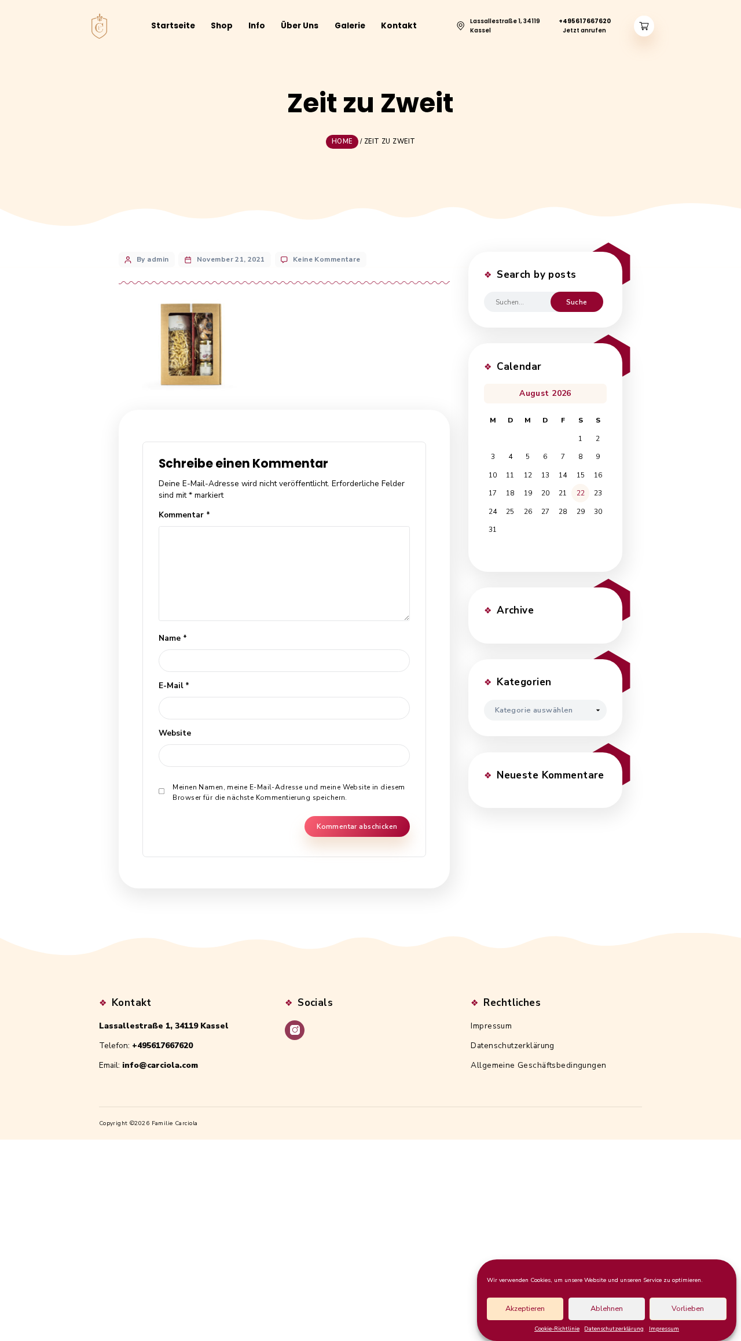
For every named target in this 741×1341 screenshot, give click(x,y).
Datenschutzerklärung (614, 1329)
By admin (152, 259)
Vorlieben (688, 1308)
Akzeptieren (525, 1308)
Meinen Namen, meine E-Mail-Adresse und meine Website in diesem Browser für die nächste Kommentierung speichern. (289, 792)
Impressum (664, 1329)
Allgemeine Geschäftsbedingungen (538, 1065)
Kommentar (184, 514)
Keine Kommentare (327, 259)
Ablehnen (606, 1308)
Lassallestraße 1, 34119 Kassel (164, 1025)
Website (175, 733)
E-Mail (174, 685)
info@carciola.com (160, 1065)
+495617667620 (162, 1045)
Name (173, 638)
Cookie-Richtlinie (556, 1329)
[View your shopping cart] (644, 26)
